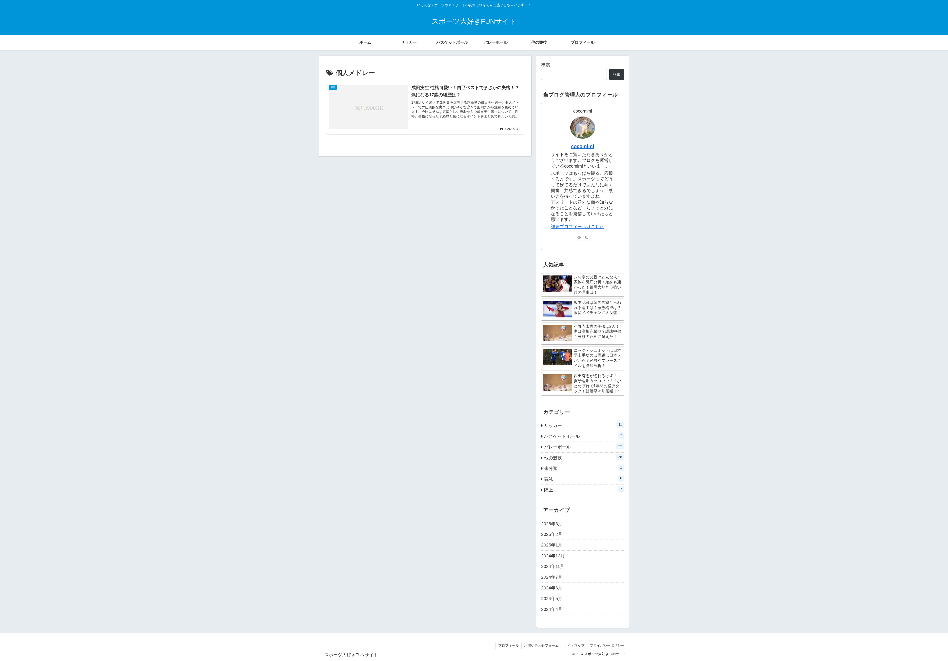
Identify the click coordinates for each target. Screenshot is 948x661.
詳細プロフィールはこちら (577, 226)
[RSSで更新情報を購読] (586, 237)
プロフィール (508, 645)
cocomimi (582, 146)
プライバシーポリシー (607, 645)
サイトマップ (574, 645)
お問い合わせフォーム (541, 645)
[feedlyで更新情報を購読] (579, 237)
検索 (545, 64)
